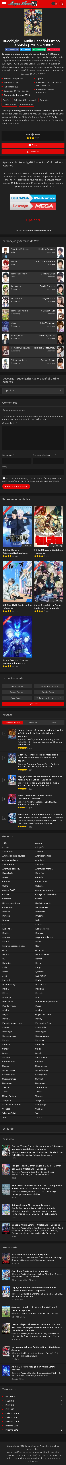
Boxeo (5, 877)
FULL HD (22, 742)
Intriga (38, 967)
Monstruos (46, 742)
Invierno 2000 (12, 1413)
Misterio (39, 993)
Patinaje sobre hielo (12, 1023)
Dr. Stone (10, 1397)
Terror (5, 1092)
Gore (4, 950)
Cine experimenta (44, 890)
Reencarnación (45, 766)
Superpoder (41, 1074)
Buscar (34, 704)
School (5, 1049)
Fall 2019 (9, 1405)
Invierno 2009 (12, 1421)
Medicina (39, 989)
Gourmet (39, 950)
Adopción (39, 847)
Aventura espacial (11, 869)
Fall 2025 (9, 1409)
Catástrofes (41, 881)
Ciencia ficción (9, 890)
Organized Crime (43, 1014)
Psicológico (40, 1032)
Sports (5, 1066)
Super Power (8, 1070)
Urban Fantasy (9, 1096)
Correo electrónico (44, 455)
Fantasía (55, 764)
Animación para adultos (13, 856)
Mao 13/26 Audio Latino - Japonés (30, 1254)
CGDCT (6, 886)
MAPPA (16, 82)
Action (5, 847)
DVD (37, 920)
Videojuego (40, 1104)
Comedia (44, 100)
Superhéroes (41, 1070)
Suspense (7, 1083)
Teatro (5, 1087)
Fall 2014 (9, 1401)
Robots (5, 1040)
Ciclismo (39, 886)
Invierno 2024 (23, 95)
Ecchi (47, 764)
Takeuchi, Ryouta (47, 335)
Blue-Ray (48, 739)
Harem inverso (42, 954)
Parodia (6, 1019)
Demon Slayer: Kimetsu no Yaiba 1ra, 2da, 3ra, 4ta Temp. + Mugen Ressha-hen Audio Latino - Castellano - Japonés (37, 1327)
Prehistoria (40, 1027)
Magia (38, 980)
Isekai (34, 766)
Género (16, 686)
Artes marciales (10, 860)
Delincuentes (9, 105)
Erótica (38, 924)
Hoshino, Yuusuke (46, 249)
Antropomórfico (43, 856)
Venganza (39, 1100)
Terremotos (41, 1087)
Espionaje (7, 929)
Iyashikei (39, 972)
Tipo (16, 698)
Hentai (38, 959)
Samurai (6, 1044)
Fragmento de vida (44, 937)
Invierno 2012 (11, 1430)
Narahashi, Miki (48, 311)
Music (38, 1006)
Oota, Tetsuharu (47, 323)
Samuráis (39, 1044)
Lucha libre (7, 980)
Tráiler (34, 145)
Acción (6, 100)
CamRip (39, 877)
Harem (5, 954)
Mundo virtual (9, 1006)
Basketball (7, 873)
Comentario (9, 423)
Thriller (38, 1092)
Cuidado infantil (42, 903)
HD (29, 742)
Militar (5, 993)
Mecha (5, 989)
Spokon (39, 1061)
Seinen (45, 785)
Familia (5, 933)
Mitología (6, 997)
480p (4, 843)
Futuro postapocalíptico (13, 946)
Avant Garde (8, 864)
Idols (4, 967)
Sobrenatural (26, 105)
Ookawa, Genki (48, 274)
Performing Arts (43, 1023)
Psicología (7, 1032)
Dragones (40, 916)
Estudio (16, 692)
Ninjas (5, 1014)
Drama (57, 739)
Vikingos (6, 1109)
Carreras (6, 881)
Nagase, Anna (48, 298)
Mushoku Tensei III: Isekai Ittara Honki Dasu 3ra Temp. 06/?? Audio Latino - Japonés (38, 757)
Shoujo (38, 1053)
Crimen (38, 899)
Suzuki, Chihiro (48, 360)
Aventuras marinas (44, 869)
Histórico (36, 742)
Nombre (8, 455)
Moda (38, 997)
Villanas (39, 1109)
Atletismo (40, 860)
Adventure (7, 851)
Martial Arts (41, 984)
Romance (36, 785)
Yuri (4, 1117)
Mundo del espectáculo (46, 1001)
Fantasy (6, 937)
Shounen (57, 742)
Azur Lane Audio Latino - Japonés (30, 1271)
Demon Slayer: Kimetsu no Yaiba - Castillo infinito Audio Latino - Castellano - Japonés (40, 733)
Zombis (39, 1117)
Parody (38, 1019)
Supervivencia (9, 1079)
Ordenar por (48, 698)
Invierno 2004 (12, 1417)
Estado (48, 692)
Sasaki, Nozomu (47, 286)
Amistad (39, 851)
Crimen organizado (11, 903)
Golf (37, 946)
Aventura (38, 739)
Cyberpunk (7, 907)
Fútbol (38, 941)
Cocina (5, 894)
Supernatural (8, 1074)
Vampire (39, 1096)
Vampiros (6, 1100)
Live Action (40, 976)
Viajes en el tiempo (11, 1104)
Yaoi (37, 1113)
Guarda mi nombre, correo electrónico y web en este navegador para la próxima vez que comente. (31, 480)
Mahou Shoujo (9, 984)
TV (43, 78)
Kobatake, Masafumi (45, 261)
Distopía (6, 916)
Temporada (48, 686)
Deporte (6, 912)
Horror (38, 963)
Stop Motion (41, 1066)
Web (4, 466)
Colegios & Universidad (25, 100)
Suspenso (40, 1083)
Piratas (5, 1027)
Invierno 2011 (11, 1426)
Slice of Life (41, 1057)
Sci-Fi (38, 1049)
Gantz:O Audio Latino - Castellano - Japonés (36, 1225)
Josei (4, 976)
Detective (40, 912)
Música (5, 1010)
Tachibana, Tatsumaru (44, 348)
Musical (39, 1010)
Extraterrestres (42, 929)
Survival (39, 1079)
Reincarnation (42, 1036)
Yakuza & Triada (9, 1113)
